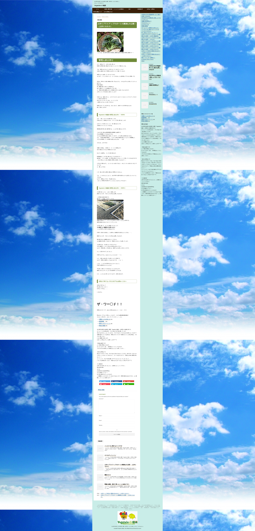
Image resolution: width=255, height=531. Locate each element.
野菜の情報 (102, 325)
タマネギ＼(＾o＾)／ (110, 455)
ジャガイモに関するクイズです (113, 446)
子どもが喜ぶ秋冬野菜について (147, 505)
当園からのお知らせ (104, 319)
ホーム (97, 9)
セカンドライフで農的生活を (123, 505)
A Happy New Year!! (147, 59)
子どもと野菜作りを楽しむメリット (115, 506)
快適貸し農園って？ (115, 507)
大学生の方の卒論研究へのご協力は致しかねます (154, 67)
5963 (142, 61)
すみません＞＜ (145, 23)
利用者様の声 (140, 9)
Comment (101, 398)
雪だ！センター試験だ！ (148, 57)
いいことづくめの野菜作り (119, 9)
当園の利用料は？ (146, 21)
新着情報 (102, 321)
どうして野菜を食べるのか (112, 505)
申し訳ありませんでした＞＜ (149, 32)
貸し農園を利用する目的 (106, 507)
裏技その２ (108, 475)
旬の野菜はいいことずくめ (128, 506)
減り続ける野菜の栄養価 (139, 506)
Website (100, 425)
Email (100, 420)
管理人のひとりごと (104, 323)
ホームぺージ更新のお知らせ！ (150, 28)
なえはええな (145, 24)
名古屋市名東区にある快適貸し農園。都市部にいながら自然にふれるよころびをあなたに (127, 526)
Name (100, 415)
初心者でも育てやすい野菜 (135, 505)
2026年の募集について (97, 11)
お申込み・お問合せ (151, 9)
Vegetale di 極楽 (100, 5)
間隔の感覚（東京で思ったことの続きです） (117, 484)
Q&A (129, 9)
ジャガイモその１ (146, 31)
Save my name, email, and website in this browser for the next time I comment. (115, 431)
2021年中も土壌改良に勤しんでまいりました (155, 77)
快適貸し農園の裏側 (108, 9)
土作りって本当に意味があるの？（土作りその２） (115, 493)
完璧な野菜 (144, 26)
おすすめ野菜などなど (108, 11)
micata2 (139, 528)
